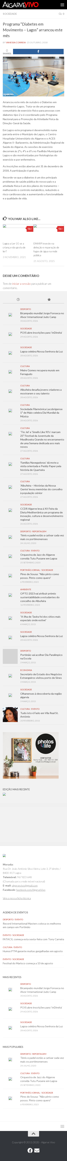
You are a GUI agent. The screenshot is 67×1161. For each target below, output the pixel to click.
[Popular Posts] (49, 300)
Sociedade (10, 13)
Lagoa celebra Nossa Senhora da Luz (41, 351)
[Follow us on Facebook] (30, 1150)
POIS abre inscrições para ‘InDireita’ (41, 332)
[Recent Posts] (18, 300)
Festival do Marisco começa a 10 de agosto (28, 963)
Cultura (25, 366)
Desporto (25, 309)
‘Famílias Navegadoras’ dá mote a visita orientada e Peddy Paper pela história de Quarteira (40, 466)
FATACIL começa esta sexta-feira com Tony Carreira (33, 939)
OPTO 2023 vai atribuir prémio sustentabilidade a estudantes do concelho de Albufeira (40, 597)
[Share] (38, 51)
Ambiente (25, 589)
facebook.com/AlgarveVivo (30, 889)
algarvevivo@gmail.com (25, 885)
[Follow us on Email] (36, 1150)
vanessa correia (16, 42)
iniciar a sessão (21, 283)
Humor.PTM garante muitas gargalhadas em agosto (33, 951)
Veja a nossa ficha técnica (17, 898)
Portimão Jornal (30, 570)
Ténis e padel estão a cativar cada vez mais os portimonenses (42, 537)
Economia (26, 670)
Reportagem (39, 531)
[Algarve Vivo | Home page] (26, 4)
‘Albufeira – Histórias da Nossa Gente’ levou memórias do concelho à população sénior (41, 489)
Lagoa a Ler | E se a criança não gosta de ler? (14, 247)
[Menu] (62, 4)
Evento (35, 550)
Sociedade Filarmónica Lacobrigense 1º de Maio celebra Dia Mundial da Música (41, 412)
